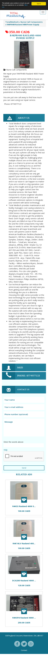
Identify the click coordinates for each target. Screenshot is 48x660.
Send (24, 468)
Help (5, 450)
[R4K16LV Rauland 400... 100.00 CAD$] (11, 478)
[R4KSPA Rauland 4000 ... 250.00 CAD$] (19, 478)
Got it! (39, 4)
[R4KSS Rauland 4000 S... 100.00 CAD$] (7, 478)
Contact (24, 650)
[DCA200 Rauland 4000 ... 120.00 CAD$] (15, 478)
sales (20, 367)
